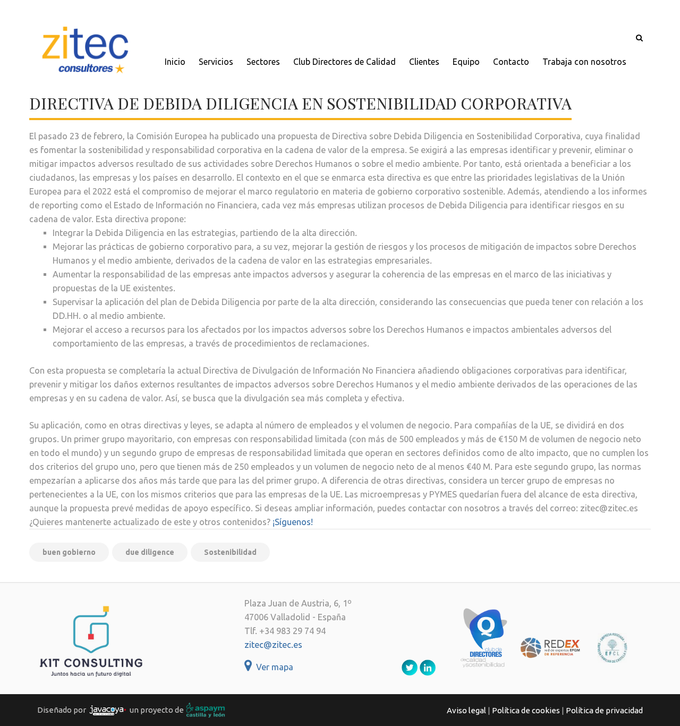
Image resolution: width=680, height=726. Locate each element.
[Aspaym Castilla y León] (205, 709)
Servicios (216, 61)
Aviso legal (466, 710)
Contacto (511, 61)
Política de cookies (526, 710)
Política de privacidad (604, 710)
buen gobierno (69, 552)
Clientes (424, 61)
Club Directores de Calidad (344, 61)
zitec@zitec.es (273, 644)
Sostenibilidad (230, 552)
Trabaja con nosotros (584, 61)
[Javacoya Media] (108, 709)
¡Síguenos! (293, 522)
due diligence (149, 552)
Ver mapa (272, 667)
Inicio (175, 61)
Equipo (466, 61)
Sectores (263, 61)
